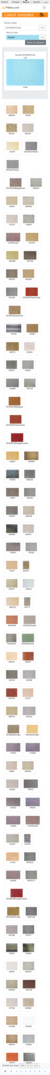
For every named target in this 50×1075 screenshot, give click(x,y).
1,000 (35, 1065)
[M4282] (29, 492)
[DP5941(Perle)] (13, 164)
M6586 (29, 516)
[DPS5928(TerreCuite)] (15, 419)
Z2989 (29, 1044)
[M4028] (28, 765)
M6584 (12, 115)
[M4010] (11, 1038)
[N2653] (13, 547)
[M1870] (11, 656)
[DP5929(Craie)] (30, 619)
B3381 (28, 115)
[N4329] (11, 291)
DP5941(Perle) (12, 170)
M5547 (28, 971)
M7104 (30, 388)
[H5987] (12, 510)
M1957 (29, 1063)
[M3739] (29, 984)
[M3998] (31, 455)
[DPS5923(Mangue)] (14, 401)
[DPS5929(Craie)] (13, 729)
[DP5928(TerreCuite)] (32, 291)
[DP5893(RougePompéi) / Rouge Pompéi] (17, 893)
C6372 (12, 224)
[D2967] (32, 328)
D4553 (26, 571)
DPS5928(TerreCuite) (15, 425)
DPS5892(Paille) (13, 917)
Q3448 (12, 1026)
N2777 (27, 607)
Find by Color (12, 32)
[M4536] (29, 474)
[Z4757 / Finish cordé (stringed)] (28, 929)
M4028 (28, 771)
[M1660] (28, 1002)
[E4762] (13, 802)
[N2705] (32, 237)
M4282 (30, 498)
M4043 (36, 188)
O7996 (33, 753)
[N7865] (28, 947)
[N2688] (12, 383)
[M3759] (11, 692)
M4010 (12, 1044)
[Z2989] (29, 1038)
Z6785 (31, 552)
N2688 (12, 388)
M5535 (12, 607)
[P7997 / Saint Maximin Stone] (13, 747)
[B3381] (28, 109)
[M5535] (12, 601)
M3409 (28, 279)
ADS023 (30, 862)
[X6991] (11, 966)
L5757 (28, 698)
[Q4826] (13, 875)
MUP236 (31, 917)
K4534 (12, 680)
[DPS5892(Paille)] (13, 911)
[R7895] (12, 474)
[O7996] (33, 747)
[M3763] (29, 711)
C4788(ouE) (32, 826)
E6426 (12, 789)
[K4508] (11, 273)
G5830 (28, 589)
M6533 (12, 716)
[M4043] (36, 182)
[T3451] (11, 565)
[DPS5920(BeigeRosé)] (15, 182)
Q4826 (13, 880)
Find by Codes (10, 23)
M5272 (12, 352)
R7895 (12, 480)
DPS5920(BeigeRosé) (15, 188)
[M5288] (12, 255)
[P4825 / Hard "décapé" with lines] (33, 802)
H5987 (12, 516)
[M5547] (28, 966)
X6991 (12, 971)
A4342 (12, 133)
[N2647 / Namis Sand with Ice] (12, 455)
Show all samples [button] (35, 42)
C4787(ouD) (13, 243)
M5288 (12, 261)
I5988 (11, 771)
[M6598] (28, 200)
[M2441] (28, 656)
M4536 (30, 480)
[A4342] (11, 127)
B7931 (31, 789)
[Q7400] (29, 346)
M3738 (30, 261)
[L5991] (12, 492)
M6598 (28, 206)
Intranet (4, 2)
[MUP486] (12, 619)
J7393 (12, 862)
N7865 (28, 953)
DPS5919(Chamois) (14, 316)
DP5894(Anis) (28, 643)
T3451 (12, 571)
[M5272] (12, 346)
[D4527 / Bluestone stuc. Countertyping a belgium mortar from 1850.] (11, 364)
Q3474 (27, 844)
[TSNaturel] (11, 638)
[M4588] (11, 528)
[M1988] (29, 674)
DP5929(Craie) (29, 625)
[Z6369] (28, 1020)
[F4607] (28, 364)
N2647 (13, 461)
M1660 (28, 1008)
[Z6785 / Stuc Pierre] (31, 547)
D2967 (32, 334)
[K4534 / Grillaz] (11, 674)
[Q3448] (11, 1020)
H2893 (29, 224)
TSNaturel (11, 643)
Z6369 (29, 1026)
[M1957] (29, 1057)
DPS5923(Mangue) (14, 407)
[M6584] (11, 109)
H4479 (28, 534)
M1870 (12, 662)
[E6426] (12, 783)
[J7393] (12, 856)
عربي (46, 2)
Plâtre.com (12, 7)
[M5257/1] (31, 875)
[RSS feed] (41, 14)
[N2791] (12, 146)
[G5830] (28, 583)
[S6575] (12, 1057)
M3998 (31, 461)
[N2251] (12, 838)
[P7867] (11, 947)
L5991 (12, 498)
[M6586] (28, 510)
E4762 (13, 807)
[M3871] (11, 583)
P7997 (13, 753)
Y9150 (14, 334)
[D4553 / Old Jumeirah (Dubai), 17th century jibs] (26, 565)
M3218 (28, 133)
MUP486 (12, 625)
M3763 (29, 716)
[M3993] (11, 984)
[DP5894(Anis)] (28, 638)
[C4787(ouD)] (13, 237)
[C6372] (12, 219)
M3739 (29, 990)
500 (28, 1065)
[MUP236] (31, 911)
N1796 (12, 1008)
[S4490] (13, 820)
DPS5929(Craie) (13, 735)
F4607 (28, 370)
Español (36, 2)
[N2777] (27, 601)
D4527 (12, 370)
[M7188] (11, 929)
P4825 (33, 807)
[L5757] (28, 692)
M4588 (12, 534)
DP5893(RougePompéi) (16, 899)
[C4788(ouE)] (33, 820)
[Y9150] (13, 328)
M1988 (29, 680)
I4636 (12, 206)
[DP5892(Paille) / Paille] (32, 729)
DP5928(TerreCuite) (31, 297)
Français (15, 2)
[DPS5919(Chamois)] (15, 310)
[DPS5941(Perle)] (31, 146)
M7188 (12, 935)
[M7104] (29, 383)
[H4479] (28, 528)
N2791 (12, 152)
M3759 (12, 698)
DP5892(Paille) (32, 735)
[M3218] (28, 127)
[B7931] (31, 783)
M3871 (12, 589)
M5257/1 (31, 880)
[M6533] (11, 711)
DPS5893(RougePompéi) (17, 443)
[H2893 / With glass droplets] (28, 219)
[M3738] (30, 255)
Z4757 (28, 935)
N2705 (32, 243)
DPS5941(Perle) (31, 152)
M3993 (12, 990)
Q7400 (30, 352)
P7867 (12, 953)
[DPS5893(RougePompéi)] (17, 437)
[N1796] (12, 1002)
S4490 (13, 826)
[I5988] (11, 765)
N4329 (12, 297)
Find (42, 27)
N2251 (12, 844)
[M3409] (28, 273)
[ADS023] (30, 856)
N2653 (13, 552)
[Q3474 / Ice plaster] (27, 838)
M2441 (28, 662)
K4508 (12, 279)
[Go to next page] (45, 1071)
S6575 (12, 1063)
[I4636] (11, 200)
